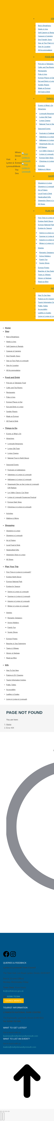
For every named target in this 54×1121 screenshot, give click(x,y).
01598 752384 (13, 996)
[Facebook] (6, 954)
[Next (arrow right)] (4, 1116)
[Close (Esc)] (1, 1111)
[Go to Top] (27, 1107)
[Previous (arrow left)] (1, 1116)
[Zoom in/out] (9, 1111)
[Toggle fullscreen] (6, 1111)
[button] (20, 323)
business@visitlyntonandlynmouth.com (20, 1036)
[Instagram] (13, 954)
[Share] (4, 1111)
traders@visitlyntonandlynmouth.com (19, 1047)
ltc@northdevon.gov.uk (13, 991)
